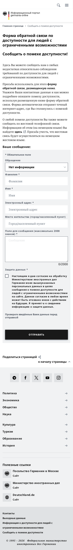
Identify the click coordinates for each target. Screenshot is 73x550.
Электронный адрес (19, 202)
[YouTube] (48, 377)
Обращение (12, 160)
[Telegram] (15, 377)
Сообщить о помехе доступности (23, 532)
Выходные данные (14, 518)
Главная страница (13, 25)
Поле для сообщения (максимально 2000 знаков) (32, 232)
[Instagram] (59, 377)
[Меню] (66, 5)
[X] (37, 377)
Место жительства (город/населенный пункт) (35, 216)
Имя (9, 188)
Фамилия (12, 174)
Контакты (9, 513)
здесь (18, 132)
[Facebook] (26, 377)
